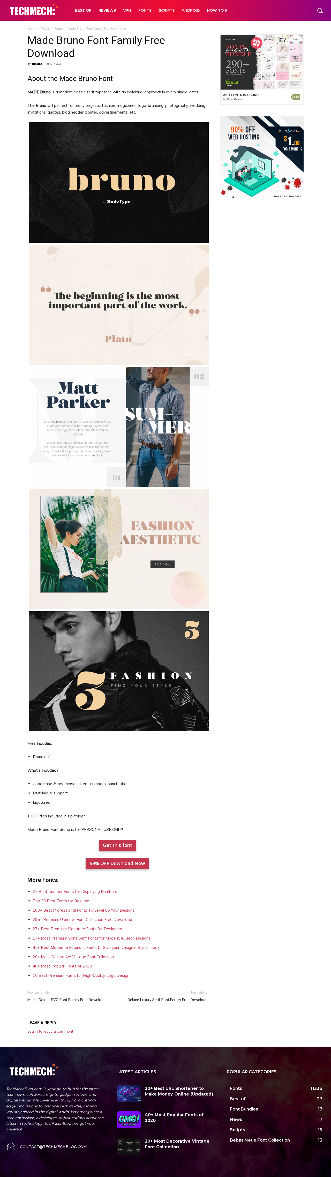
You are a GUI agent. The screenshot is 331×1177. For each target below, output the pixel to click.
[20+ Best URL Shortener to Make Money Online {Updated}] (129, 1093)
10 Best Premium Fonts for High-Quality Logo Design (81, 975)
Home (31, 28)
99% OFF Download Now (117, 863)
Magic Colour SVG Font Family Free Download (66, 999)
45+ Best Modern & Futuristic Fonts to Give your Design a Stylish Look (96, 947)
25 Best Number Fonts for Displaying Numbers (75, 891)
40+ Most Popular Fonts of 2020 (62, 966)
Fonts (59, 28)
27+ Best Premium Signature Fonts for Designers (77, 928)
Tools (45, 28)
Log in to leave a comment (50, 1031)
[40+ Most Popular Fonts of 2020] (129, 1119)
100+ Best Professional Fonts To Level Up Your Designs (83, 910)
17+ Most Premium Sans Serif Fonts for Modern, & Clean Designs (92, 938)
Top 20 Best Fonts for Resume (61, 900)
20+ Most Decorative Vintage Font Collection (73, 956)
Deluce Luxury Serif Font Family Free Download (167, 999)
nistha (37, 63)
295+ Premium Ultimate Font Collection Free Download (82, 919)
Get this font (117, 845)
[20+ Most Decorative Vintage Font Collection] (129, 1146)
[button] (320, 10)
